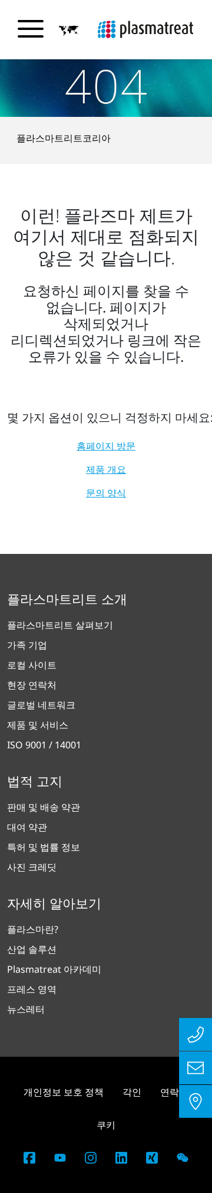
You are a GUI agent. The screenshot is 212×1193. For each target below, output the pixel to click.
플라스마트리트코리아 (63, 138)
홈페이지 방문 (106, 445)
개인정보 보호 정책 (64, 1092)
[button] (68, 30)
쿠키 (106, 1124)
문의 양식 (106, 492)
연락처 (174, 1092)
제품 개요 (106, 469)
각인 (131, 1092)
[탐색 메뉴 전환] (30, 29)
